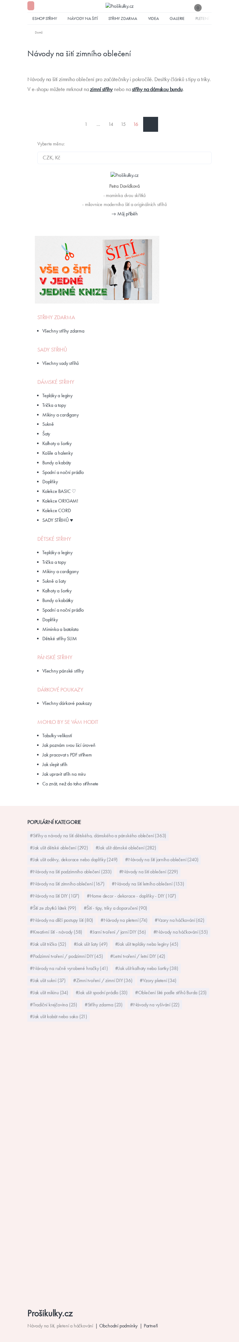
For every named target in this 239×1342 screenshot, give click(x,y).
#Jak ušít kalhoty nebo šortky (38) (146, 968)
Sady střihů (52, 349)
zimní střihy (101, 89)
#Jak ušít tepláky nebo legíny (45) (146, 944)
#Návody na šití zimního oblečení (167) (67, 884)
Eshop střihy (44, 18)
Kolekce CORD (56, 510)
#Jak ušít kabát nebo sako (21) (58, 1016)
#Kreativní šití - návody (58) (56, 932)
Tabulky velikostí (57, 735)
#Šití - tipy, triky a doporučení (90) (116, 908)
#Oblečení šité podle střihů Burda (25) (171, 992)
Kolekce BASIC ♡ (59, 491)
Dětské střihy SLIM (59, 638)
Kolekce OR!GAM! (60, 501)
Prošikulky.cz (50, 1313)
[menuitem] (35, 32)
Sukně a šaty (54, 581)
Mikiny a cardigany (60, 415)
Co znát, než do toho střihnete (70, 784)
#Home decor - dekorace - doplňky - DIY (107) (131, 896)
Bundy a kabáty (56, 463)
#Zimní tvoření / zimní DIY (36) (103, 980)
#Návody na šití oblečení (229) (148, 872)
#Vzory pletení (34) (158, 980)
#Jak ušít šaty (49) (91, 944)
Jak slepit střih (55, 764)
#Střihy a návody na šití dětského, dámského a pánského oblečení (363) (98, 836)
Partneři (151, 1326)
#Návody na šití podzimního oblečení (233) (71, 872)
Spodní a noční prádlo (63, 472)
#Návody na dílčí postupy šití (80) (61, 920)
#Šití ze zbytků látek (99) (53, 908)
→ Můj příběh (124, 214)
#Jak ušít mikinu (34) (49, 992)
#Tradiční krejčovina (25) (53, 1005)
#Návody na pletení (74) (124, 920)
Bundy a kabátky (57, 600)
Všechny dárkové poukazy (66, 703)
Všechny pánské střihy (63, 671)
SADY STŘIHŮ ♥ (57, 520)
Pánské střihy (54, 657)
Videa (153, 18)
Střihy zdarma (122, 18)
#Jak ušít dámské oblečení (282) (126, 848)
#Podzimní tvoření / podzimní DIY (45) (66, 956)
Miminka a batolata (60, 629)
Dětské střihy (54, 538)
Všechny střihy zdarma (63, 331)
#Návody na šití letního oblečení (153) (148, 884)
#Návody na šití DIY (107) (54, 896)
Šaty (46, 434)
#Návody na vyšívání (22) (155, 1005)
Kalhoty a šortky (57, 443)
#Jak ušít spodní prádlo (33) (102, 992)
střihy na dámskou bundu (157, 89)
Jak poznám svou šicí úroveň (69, 745)
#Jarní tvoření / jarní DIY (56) (118, 932)
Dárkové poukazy (60, 689)
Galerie (177, 18)
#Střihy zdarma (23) (104, 1005)
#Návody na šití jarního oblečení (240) (161, 859)
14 (110, 124)
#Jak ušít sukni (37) (48, 980)
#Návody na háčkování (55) (180, 932)
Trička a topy (54, 405)
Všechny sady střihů (60, 363)
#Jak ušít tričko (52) (48, 944)
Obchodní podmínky (118, 1326)
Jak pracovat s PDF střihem (67, 755)
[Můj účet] (208, 7)
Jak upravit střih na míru (64, 774)
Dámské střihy (55, 382)
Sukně (48, 424)
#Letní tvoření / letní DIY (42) (137, 956)
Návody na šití (82, 18)
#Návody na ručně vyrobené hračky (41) (69, 968)
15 (123, 124)
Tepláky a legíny (57, 395)
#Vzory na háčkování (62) (179, 920)
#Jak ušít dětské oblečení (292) (59, 848)
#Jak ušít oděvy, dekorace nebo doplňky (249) (74, 859)
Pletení (202, 18)
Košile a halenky (57, 453)
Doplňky (50, 482)
